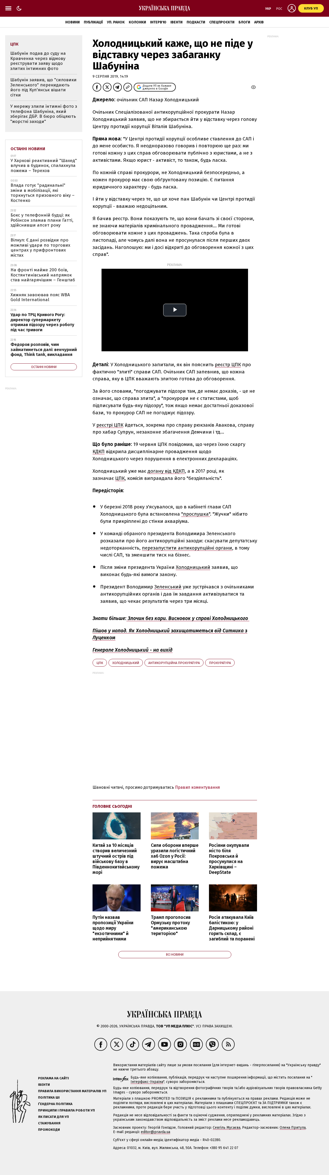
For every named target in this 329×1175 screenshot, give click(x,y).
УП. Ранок (116, 22)
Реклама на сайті (53, 1078)
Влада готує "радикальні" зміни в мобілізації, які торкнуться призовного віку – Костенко (43, 193)
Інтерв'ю (158, 22)
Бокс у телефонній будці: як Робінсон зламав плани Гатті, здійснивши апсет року (42, 220)
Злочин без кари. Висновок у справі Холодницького (187, 618)
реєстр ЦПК (228, 364)
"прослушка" (195, 514)
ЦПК (120, 478)
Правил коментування (197, 787)
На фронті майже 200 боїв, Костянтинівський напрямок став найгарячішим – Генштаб (43, 275)
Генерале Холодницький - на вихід (132, 650)
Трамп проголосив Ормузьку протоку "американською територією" (171, 925)
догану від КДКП (166, 471)
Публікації (93, 22)
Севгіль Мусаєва (226, 1127)
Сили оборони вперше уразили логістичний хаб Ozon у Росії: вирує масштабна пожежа (174, 856)
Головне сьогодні (112, 806)
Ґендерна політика (55, 1104)
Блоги (244, 22)
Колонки (137, 22)
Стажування (49, 1123)
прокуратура (220, 663)
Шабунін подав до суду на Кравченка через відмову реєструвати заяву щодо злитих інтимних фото (38, 61)
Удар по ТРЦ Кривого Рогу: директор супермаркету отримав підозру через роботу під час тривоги (42, 322)
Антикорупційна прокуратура (174, 663)
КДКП (99, 451)
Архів (259, 22)
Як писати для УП (53, 1117)
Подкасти (196, 22)
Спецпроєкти (221, 22)
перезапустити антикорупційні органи (187, 548)
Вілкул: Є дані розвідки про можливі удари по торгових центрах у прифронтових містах (40, 247)
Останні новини (28, 148)
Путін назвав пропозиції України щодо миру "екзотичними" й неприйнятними (113, 928)
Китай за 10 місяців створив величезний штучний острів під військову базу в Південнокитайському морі (116, 859)
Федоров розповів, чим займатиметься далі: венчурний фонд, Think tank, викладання (44, 349)
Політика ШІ (49, 1097)
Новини (72, 22)
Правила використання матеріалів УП (72, 1091)
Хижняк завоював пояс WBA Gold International (40, 297)
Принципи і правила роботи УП (66, 1110)
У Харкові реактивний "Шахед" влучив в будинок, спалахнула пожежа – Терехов (44, 165)
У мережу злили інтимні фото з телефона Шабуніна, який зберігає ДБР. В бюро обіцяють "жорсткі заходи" (43, 114)
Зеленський (167, 587)
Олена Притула (293, 1127)
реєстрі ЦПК (109, 425)
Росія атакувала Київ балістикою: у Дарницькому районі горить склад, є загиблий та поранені (232, 928)
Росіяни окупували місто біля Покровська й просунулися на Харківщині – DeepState (229, 859)
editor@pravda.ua (155, 1132)
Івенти (176, 22)
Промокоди (49, 1130)
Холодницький (193, 567)
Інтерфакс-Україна (147, 1082)
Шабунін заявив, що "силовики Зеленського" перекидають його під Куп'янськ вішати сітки (43, 87)
